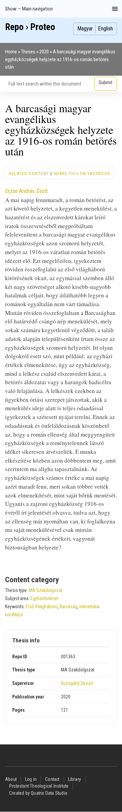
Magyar (85, 28)
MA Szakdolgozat (45, 590)
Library (74, 779)
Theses (28, 52)
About (11, 779)
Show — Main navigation (29, 9)
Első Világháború (42, 606)
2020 (44, 52)
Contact (52, 779)
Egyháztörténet (44, 598)
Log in (31, 779)
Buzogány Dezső (77, 683)
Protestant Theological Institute (38, 786)
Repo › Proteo (30, 27)
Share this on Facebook (82, 173)
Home (11, 52)
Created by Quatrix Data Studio (38, 793)
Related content (29, 173)
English (105, 28)
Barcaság (68, 606)
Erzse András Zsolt (26, 191)
